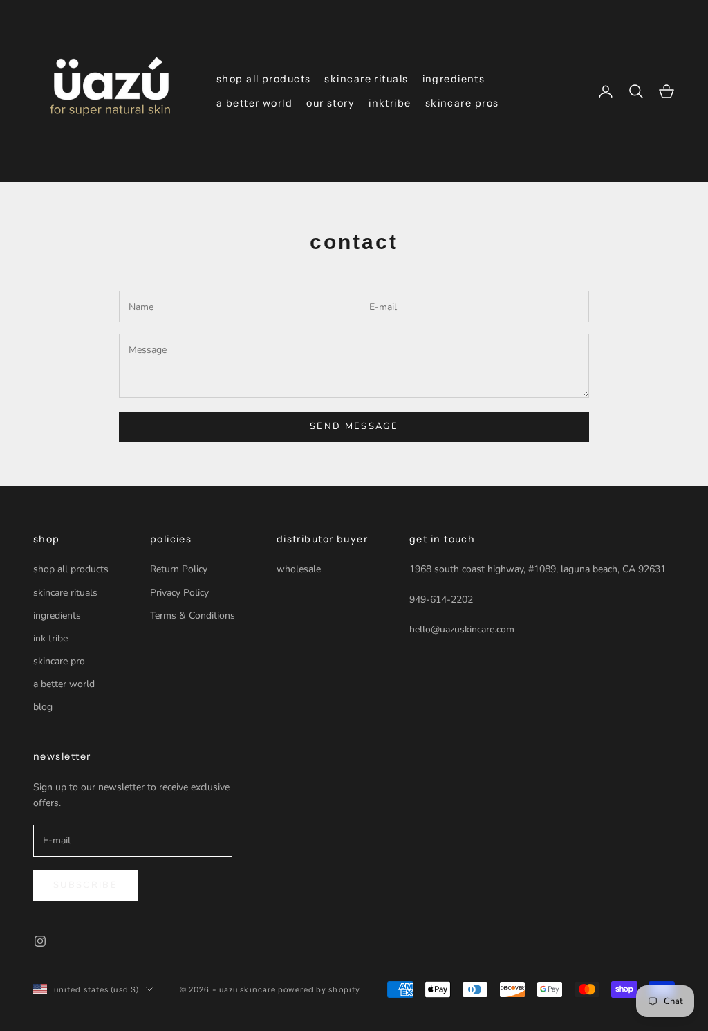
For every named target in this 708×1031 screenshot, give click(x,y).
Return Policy (178, 569)
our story (330, 103)
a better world (254, 103)
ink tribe (50, 638)
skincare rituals (366, 79)
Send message (354, 426)
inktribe (390, 103)
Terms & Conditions (192, 615)
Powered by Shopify (319, 989)
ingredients (453, 79)
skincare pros (462, 103)
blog (43, 706)
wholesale (299, 569)
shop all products (263, 79)
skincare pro (59, 661)
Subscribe (85, 885)
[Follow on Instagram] (40, 941)
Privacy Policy (179, 592)
